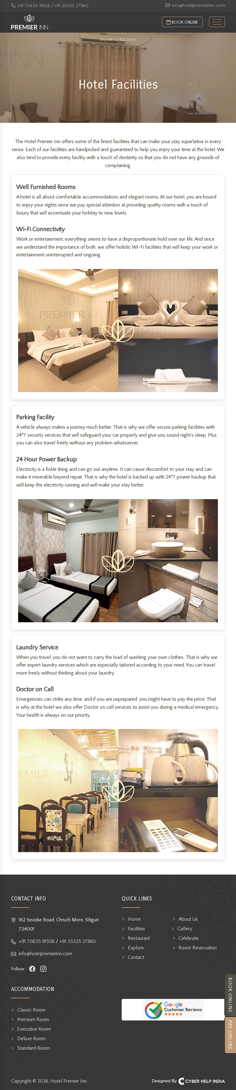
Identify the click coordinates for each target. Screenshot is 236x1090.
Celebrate (189, 938)
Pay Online (230, 1035)
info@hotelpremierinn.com (198, 5)
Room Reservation (198, 948)
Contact (136, 957)
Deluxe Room (31, 1038)
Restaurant (139, 938)
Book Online (184, 22)
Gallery (184, 929)
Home (134, 919)
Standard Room (33, 1048)
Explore (136, 948)
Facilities (136, 929)
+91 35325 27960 (77, 941)
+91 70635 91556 (34, 5)
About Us (188, 919)
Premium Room (33, 1019)
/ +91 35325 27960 (69, 5)
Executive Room (34, 1029)
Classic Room (31, 1010)
